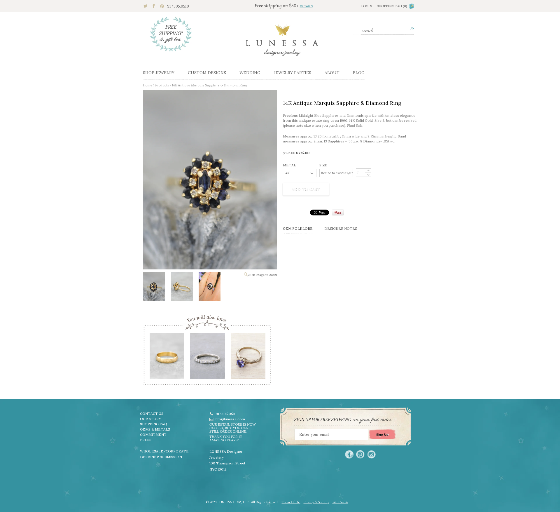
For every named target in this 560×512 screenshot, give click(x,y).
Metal (289, 165)
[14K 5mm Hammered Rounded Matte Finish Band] (166, 357)
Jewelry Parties (292, 72)
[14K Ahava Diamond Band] (207, 357)
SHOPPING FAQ (153, 424)
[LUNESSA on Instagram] (371, 454)
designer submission (161, 457)
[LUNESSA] (282, 42)
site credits (340, 502)
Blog (359, 72)
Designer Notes (340, 228)
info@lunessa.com (230, 419)
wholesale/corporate (164, 451)
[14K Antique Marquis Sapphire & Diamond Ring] (154, 287)
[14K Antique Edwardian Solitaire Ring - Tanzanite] (247, 357)
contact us (151, 413)
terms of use (291, 502)
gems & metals (155, 429)
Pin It (338, 212)
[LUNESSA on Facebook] (349, 454)
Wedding (249, 72)
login (366, 6)
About (332, 72)
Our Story (150, 419)
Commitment (153, 434)
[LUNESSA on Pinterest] (360, 454)
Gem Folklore (298, 228)
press (145, 440)
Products (162, 85)
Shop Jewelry (158, 72)
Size (323, 165)
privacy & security (316, 502)
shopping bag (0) (392, 6)
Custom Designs (207, 72)
